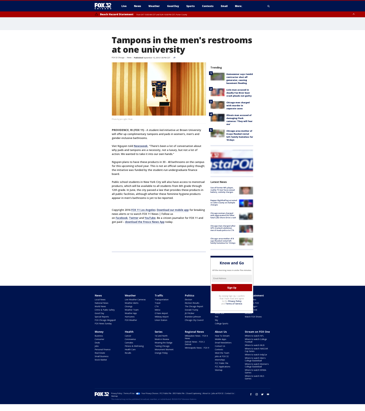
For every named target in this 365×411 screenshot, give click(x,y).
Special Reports (102, 316)
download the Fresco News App (145, 222)
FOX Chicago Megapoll (105, 320)
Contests (219, 349)
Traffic (159, 295)
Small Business (102, 356)
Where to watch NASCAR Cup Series (256, 350)
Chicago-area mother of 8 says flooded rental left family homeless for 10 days (222, 240)
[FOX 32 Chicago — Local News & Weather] (104, 6)
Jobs (97, 346)
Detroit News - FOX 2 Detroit (195, 343)
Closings (128, 306)
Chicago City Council (194, 320)
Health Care (130, 349)
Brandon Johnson (193, 316)
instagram (256, 394)
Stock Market (101, 359)
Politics (189, 295)
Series (158, 331)
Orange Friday (161, 353)
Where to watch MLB (254, 345)
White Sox (219, 313)
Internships (220, 359)
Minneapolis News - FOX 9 (197, 347)
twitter (262, 394)
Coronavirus (130, 339)
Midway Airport (162, 316)
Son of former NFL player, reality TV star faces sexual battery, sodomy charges (222, 189)
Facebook (122, 218)
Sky (216, 320)
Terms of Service (233, 303)
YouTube (150, 218)
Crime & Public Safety (105, 309)
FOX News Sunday (103, 323)
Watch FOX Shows (253, 316)
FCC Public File (221, 363)
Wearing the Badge (163, 342)
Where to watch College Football (256, 340)
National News (101, 303)
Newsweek (141, 146)
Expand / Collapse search (268, 6)
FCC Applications (222, 366)
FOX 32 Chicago (118, 57)
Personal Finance (102, 349)
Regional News (194, 331)
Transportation (162, 299)
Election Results (192, 303)
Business (99, 335)
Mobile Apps (220, 339)
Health (129, 331)
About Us (221, 331)
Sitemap (218, 370)
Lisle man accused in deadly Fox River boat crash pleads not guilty (239, 92)
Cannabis (129, 342)
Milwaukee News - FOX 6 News (196, 337)
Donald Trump (191, 309)
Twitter (133, 218)
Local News (100, 299)
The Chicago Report (194, 306)
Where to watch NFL (254, 335)
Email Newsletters (223, 342)
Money (99, 331)
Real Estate (100, 353)
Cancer (128, 335)
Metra (157, 309)
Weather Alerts (131, 303)
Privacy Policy (235, 301)
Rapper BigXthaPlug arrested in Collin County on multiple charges (223, 202)
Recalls (128, 353)
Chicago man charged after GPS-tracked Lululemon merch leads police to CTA (223, 228)
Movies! (248, 313)
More (238, 6)
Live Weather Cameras (135, 299)
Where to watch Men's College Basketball (255, 359)
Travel (157, 303)
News (129, 57)
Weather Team (132, 309)
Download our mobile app (173, 210)
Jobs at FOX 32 (222, 356)
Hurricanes (130, 316)
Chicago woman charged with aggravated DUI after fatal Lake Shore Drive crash (223, 215)
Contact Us (220, 346)
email (268, 394)
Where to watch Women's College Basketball (257, 365)
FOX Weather (131, 320)
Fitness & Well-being (134, 346)
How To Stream (222, 335)
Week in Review (162, 339)
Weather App (131, 313)
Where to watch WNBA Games (255, 371)
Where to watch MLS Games (254, 377)
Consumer (99, 339)
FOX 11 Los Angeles (143, 210)
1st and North (161, 335)
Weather (130, 295)
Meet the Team (222, 353)
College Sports (221, 323)
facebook (251, 394)
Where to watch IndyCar (256, 354)
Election (188, 299)
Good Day (99, 313)
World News (100, 306)
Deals (97, 342)
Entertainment (254, 295)
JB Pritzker (189, 313)
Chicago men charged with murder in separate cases (238, 105)
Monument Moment (164, 349)
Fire (216, 316)
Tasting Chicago (162, 346)
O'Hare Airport (161, 313)
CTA (157, 306)
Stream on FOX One (257, 331)
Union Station (161, 320)
